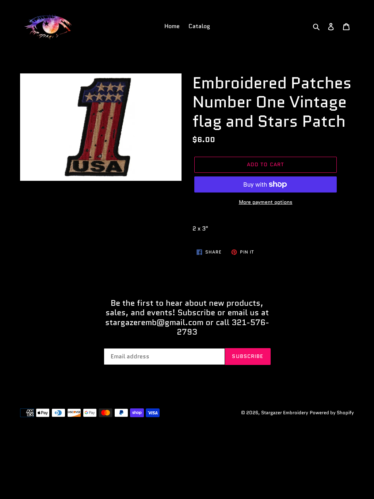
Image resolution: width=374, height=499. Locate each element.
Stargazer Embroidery (284, 412)
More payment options (266, 202)
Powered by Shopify (332, 412)
